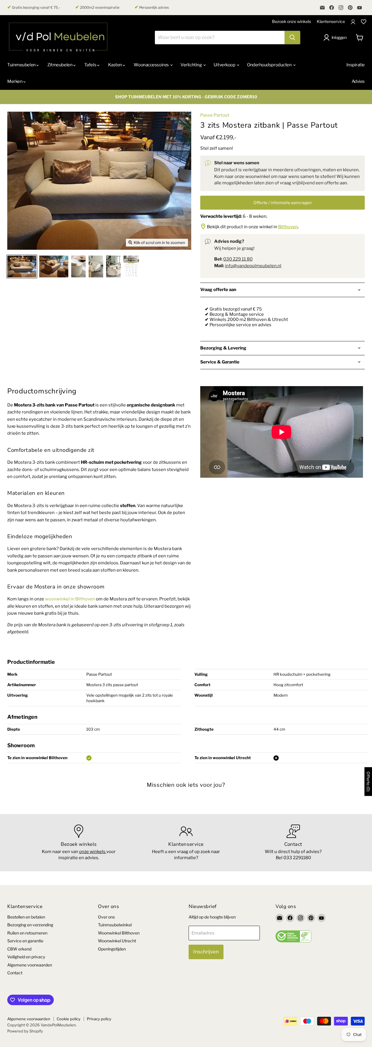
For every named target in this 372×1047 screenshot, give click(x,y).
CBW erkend (19, 948)
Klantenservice (331, 21)
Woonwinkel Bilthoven (119, 932)
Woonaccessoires (151, 64)
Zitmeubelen (60, 64)
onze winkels (92, 851)
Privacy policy (99, 1018)
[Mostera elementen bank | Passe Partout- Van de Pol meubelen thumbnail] (78, 266)
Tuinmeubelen (21, 64)
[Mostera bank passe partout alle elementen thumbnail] (131, 266)
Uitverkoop (225, 64)
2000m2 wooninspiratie (97, 7)
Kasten (115, 64)
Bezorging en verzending (30, 924)
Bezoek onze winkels (291, 21)
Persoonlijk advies (152, 7)
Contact (14, 972)
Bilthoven (288, 226)
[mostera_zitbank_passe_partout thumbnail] (54, 266)
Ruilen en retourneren (27, 932)
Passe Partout (214, 115)
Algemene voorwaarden (29, 964)
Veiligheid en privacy (26, 956)
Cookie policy (69, 1018)
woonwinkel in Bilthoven (70, 599)
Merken (15, 81)
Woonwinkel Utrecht (117, 940)
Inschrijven (206, 952)
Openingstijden (112, 948)
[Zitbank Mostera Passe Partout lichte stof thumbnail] (22, 266)
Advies (358, 81)
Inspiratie (355, 64)
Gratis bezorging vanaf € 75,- (33, 7)
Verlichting (191, 64)
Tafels (90, 64)
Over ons (106, 916)
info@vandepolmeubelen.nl (253, 265)
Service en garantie (25, 940)
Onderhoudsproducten (269, 64)
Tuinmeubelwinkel (115, 924)
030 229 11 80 (238, 259)
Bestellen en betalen (26, 916)
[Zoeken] (292, 37)
